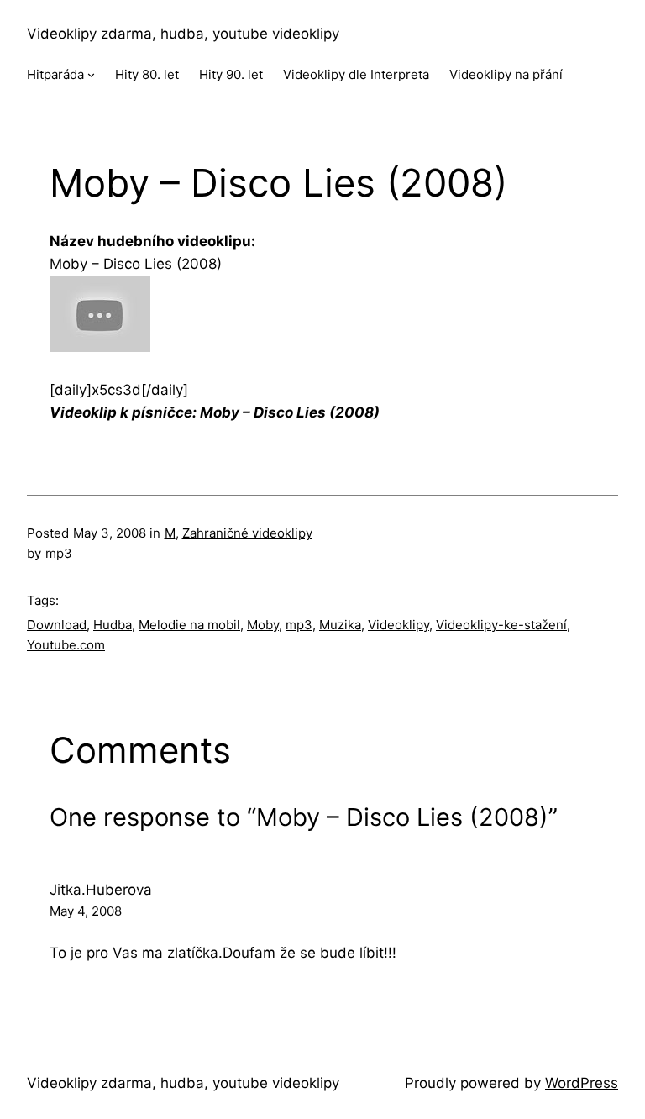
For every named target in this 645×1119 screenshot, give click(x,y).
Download (57, 625)
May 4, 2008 (86, 911)
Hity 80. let (147, 74)
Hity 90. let (231, 74)
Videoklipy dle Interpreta (356, 74)
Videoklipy (398, 625)
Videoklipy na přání (506, 74)
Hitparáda (55, 74)
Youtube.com (66, 645)
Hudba (112, 625)
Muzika (340, 625)
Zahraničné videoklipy (247, 533)
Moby (263, 625)
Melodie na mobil (189, 625)
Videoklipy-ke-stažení (501, 625)
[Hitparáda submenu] (91, 74)
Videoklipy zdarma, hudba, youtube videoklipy (183, 33)
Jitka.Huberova (101, 889)
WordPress (581, 1082)
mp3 (299, 625)
